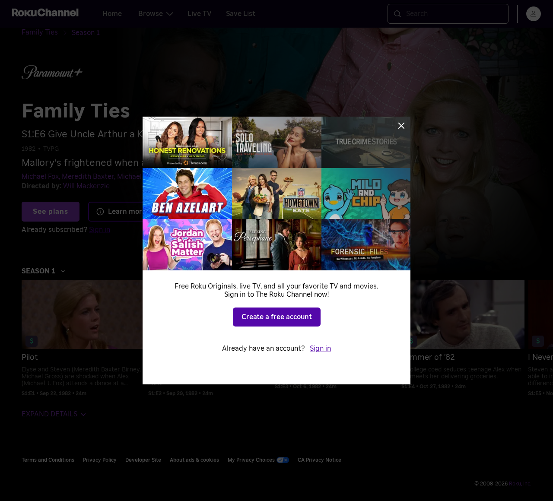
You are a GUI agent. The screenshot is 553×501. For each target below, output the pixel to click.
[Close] (401, 126)
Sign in (320, 348)
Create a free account (277, 317)
